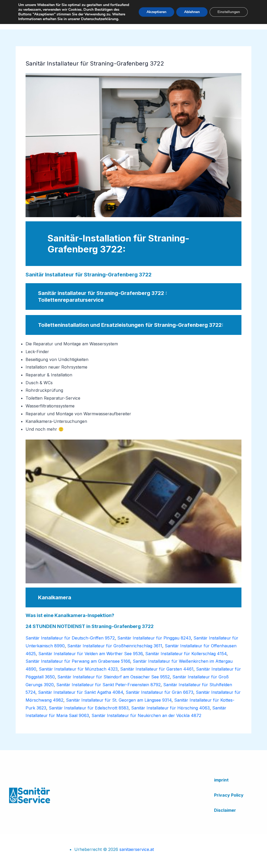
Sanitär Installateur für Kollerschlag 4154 (186, 653)
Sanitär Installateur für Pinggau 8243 (154, 638)
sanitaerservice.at (136, 849)
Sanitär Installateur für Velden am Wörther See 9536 (90, 653)
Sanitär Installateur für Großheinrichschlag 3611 (114, 645)
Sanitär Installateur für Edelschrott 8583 (89, 707)
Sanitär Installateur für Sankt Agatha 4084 (80, 692)
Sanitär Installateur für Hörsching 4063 (170, 707)
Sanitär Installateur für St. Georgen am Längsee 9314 (119, 700)
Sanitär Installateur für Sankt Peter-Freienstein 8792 (108, 684)
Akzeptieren (156, 11)
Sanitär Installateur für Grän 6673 (159, 692)
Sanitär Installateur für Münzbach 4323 (78, 669)
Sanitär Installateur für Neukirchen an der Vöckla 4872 (146, 715)
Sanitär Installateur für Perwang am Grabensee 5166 (78, 661)
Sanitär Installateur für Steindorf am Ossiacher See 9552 (113, 676)
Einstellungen (228, 11)
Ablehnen (192, 11)
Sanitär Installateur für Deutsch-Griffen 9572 (70, 638)
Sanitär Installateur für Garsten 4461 (156, 669)
